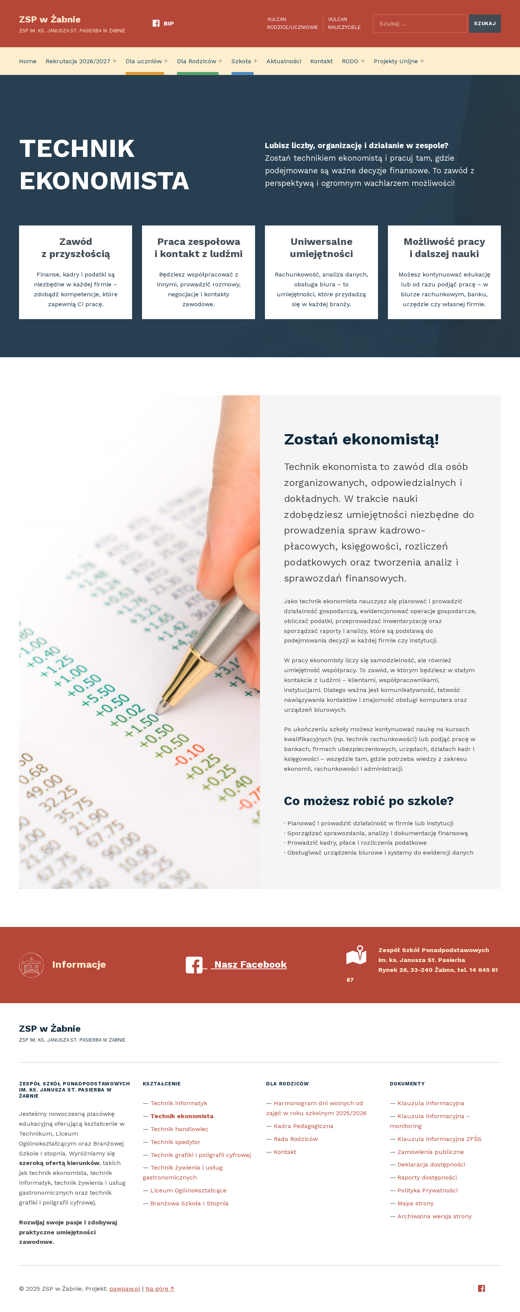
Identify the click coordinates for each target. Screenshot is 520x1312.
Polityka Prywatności (427, 1190)
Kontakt (321, 61)
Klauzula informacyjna (430, 1103)
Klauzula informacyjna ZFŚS (439, 1139)
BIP (169, 23)
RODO (350, 61)
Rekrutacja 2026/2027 (78, 61)
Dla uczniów (144, 61)
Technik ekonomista (182, 1116)
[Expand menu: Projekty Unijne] (422, 61)
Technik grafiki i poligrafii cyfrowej (200, 1155)
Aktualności (283, 61)
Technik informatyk (178, 1103)
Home (28, 61)
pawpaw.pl (124, 1288)
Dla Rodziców (196, 61)
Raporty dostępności (427, 1177)
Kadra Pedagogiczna (303, 1126)
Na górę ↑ (160, 1288)
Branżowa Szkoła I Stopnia (189, 1203)
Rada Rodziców (296, 1139)
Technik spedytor (175, 1142)
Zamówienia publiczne (430, 1151)
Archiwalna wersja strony (434, 1216)
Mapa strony (415, 1203)
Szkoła (241, 61)
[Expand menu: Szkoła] (255, 61)
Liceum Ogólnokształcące (188, 1190)
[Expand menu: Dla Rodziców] (220, 61)
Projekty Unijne (396, 61)
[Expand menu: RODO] (363, 61)
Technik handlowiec (179, 1129)
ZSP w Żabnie (50, 19)
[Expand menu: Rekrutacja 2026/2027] (114, 61)
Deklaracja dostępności (431, 1164)
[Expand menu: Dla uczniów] (166, 61)
